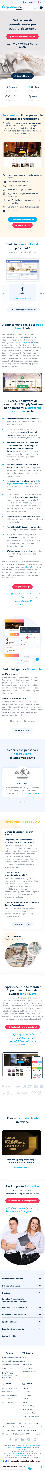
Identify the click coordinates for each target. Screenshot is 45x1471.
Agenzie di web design (30, 1416)
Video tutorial (13, 211)
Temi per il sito (7, 1368)
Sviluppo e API (27, 1368)
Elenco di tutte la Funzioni (11, 1357)
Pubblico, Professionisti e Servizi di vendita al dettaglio (15, 1300)
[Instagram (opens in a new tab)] (34, 1439)
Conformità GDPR (31, 1423)
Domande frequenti (9, 1395)
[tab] (22, 293)
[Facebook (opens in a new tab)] (10, 1439)
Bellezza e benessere (11, 1286)
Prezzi (24, 1357)
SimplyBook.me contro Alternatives (10, 1376)
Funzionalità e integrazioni (12, 1361)
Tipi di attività (27, 1365)
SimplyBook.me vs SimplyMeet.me (8, 1372)
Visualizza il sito (20, 1168)
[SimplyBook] (12, 7)
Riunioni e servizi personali (14, 1315)
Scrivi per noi (27, 1409)
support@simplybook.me (19, 1453)
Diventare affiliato (28, 1413)
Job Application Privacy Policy (28, 1430)
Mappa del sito (7, 1402)
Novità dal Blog (28, 1406)
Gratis (24, 1402)
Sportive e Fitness (9, 1322)
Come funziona (7, 1392)
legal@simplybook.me (21, 1455)
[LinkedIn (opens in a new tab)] (22, 1439)
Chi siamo (26, 1392)
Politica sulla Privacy (10, 1427)
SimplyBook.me (27, 342)
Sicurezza (5, 1434)
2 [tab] (24, 802)
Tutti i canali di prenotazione (21, 309)
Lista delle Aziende (29, 1372)
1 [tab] (20, 802)
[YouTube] (28, 1439)
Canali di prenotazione (10, 1365)
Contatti (25, 1399)
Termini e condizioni (14, 1423)
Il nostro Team (27, 1395)
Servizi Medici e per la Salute (14, 1307)
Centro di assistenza (9, 1388)
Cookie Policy (10, 1430)
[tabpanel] (22, 782)
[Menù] (41, 7)
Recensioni (26, 1388)
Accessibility (38, 1434)
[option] (22, 270)
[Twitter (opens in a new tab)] (16, 1439)
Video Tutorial (7, 1399)
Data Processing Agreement (31, 1427)
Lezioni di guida (9, 1336)
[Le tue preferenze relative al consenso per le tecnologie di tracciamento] (41, 1467)
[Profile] (35, 8)
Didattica (6, 1293)
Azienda (25, 1361)
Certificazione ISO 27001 (21, 1434)
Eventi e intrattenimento (13, 1329)
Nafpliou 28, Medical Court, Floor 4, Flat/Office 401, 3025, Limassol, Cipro (23, 1446)
